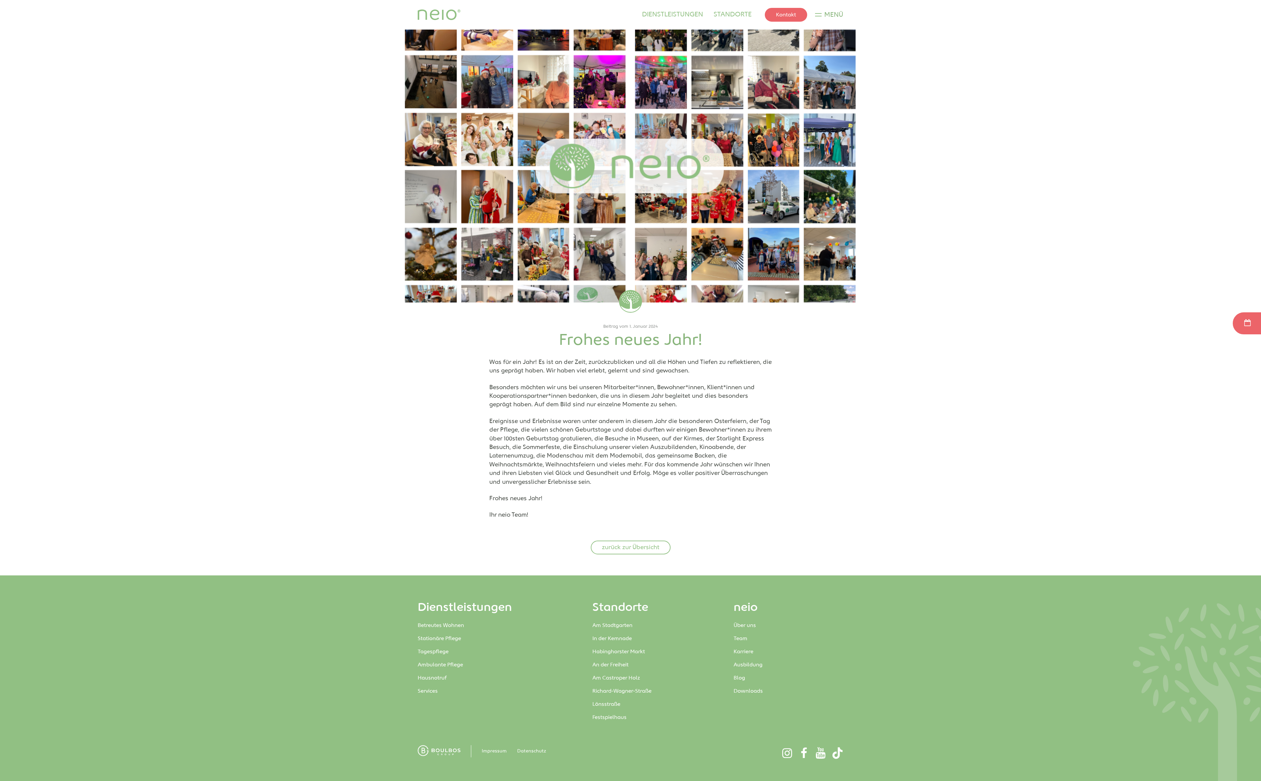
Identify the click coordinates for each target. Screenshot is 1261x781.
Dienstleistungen (672, 14)
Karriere (743, 651)
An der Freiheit (611, 664)
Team (740, 638)
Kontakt (786, 14)
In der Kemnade (612, 638)
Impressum (494, 751)
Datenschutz (531, 751)
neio (746, 607)
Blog (739, 678)
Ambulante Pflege (440, 664)
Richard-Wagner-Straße (622, 691)
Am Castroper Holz (616, 678)
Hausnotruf (432, 678)
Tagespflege (433, 651)
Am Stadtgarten (613, 625)
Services (428, 691)
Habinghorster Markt (619, 651)
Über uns (745, 625)
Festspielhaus (609, 717)
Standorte (733, 14)
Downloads (748, 691)
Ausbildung (748, 664)
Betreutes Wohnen (441, 625)
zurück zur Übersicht (630, 547)
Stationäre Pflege (439, 638)
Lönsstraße (607, 704)
